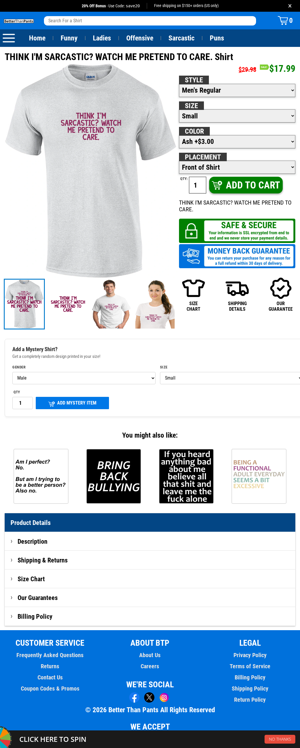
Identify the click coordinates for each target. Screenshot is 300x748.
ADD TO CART (253, 185)
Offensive (139, 38)
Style (194, 80)
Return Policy (250, 699)
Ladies (102, 38)
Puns (217, 38)
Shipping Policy (250, 688)
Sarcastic (181, 38)
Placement (203, 157)
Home (37, 38)
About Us (150, 655)
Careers (150, 666)
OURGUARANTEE (281, 306)
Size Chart (31, 579)
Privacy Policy (250, 655)
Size (191, 106)
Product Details (31, 522)
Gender (18, 367)
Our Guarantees (38, 597)
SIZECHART (193, 306)
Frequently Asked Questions (49, 655)
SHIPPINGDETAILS (237, 306)
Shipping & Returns (43, 560)
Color (194, 131)
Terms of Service (250, 666)
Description (32, 541)
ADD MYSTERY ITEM (76, 403)
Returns (50, 666)
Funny (69, 38)
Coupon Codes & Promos (50, 688)
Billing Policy (35, 616)
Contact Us (50, 677)
